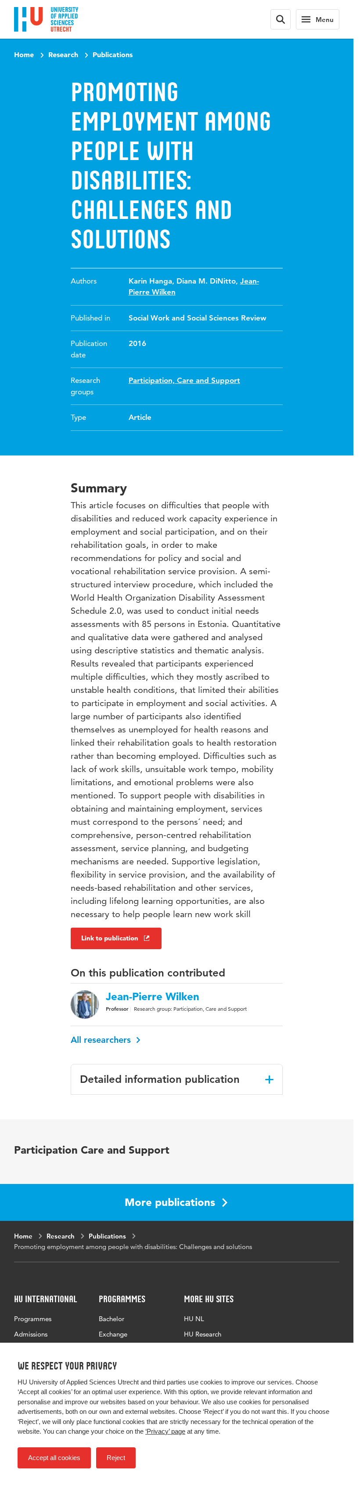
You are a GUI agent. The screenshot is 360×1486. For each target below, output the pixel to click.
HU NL (194, 1319)
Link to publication (109, 938)
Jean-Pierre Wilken (152, 997)
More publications (170, 1202)
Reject (116, 1457)
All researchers (102, 1039)
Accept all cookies (54, 1457)
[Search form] (280, 19)
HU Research (202, 1334)
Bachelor (111, 1319)
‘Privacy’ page (165, 1431)
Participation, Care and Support (184, 380)
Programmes (32, 1319)
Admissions (30, 1334)
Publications (113, 54)
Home (24, 54)
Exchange (113, 1334)
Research (63, 54)
